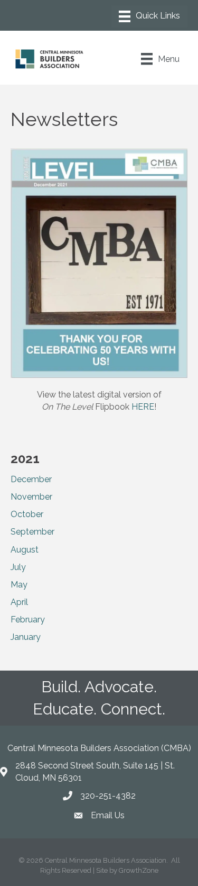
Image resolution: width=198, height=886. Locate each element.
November (31, 497)
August (25, 550)
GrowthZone (138, 870)
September (32, 532)
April (19, 602)
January (26, 637)
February (28, 619)
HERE (142, 407)
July (18, 567)
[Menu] (149, 16)
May (19, 585)
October (27, 514)
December (31, 479)
